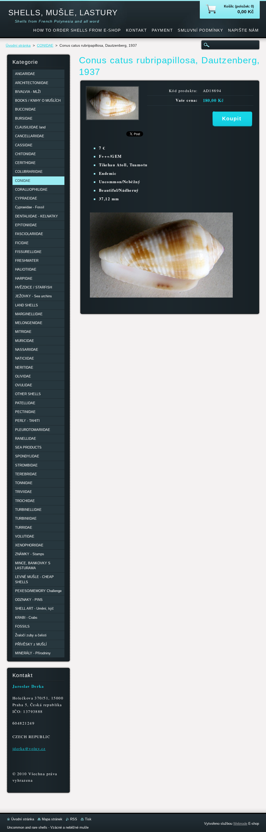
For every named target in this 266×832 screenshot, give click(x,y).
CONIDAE (45, 45)
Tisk (88, 819)
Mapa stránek (52, 819)
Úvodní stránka (18, 45)
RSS (73, 819)
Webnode (240, 824)
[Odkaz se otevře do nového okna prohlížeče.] (112, 118)
